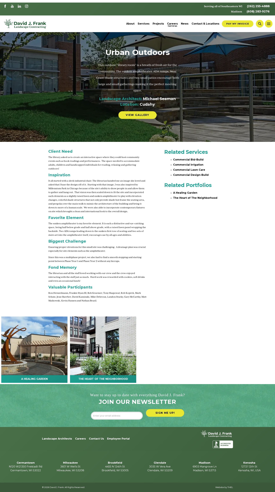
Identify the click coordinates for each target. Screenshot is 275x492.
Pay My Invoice (237, 23)
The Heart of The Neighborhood (195, 197)
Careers (172, 23)
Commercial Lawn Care (189, 169)
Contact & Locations (205, 23)
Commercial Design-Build (191, 174)
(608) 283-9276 (258, 11)
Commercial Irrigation (188, 164)
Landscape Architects (57, 438)
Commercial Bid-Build (188, 159)
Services (143, 23)
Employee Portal (118, 438)
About (130, 23)
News (184, 23)
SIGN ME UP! (165, 412)
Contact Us (96, 438)
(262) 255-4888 (258, 6)
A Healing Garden (185, 192)
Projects (158, 23)
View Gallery (137, 115)
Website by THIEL (224, 487)
